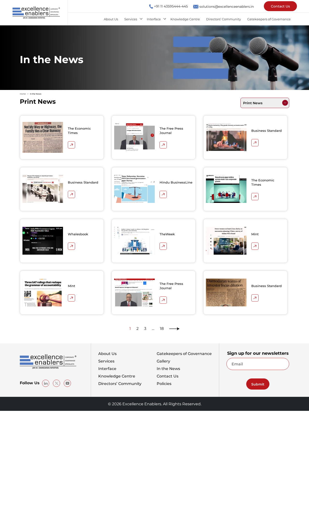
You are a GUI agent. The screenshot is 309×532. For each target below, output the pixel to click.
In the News (168, 368)
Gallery (163, 361)
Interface (154, 19)
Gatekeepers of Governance (269, 19)
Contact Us (280, 6)
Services (130, 19)
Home (23, 94)
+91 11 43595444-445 (171, 6)
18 (162, 328)
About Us (111, 19)
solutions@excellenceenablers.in (226, 6)
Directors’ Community (223, 19)
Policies (164, 383)
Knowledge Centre (185, 19)
